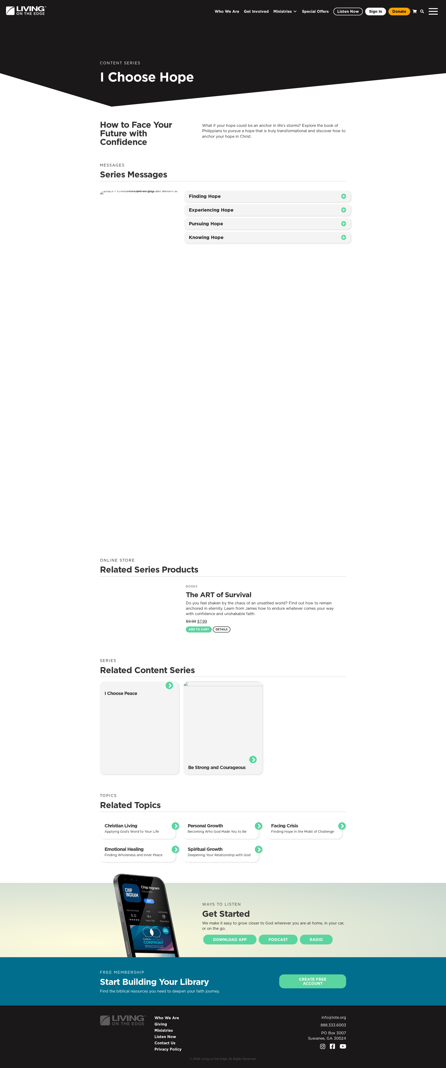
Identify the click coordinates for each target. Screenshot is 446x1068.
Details (222, 629)
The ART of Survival (218, 595)
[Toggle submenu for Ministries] (295, 11)
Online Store (117, 560)
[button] (421, 11)
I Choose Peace (121, 693)
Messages (112, 165)
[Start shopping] (414, 11)
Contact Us (164, 1042)
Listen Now (165, 1036)
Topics (108, 795)
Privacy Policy (168, 1049)
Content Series (120, 63)
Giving (160, 1024)
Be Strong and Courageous (217, 767)
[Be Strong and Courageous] (223, 720)
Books (192, 586)
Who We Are (166, 1017)
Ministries (163, 1030)
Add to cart (199, 629)
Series (108, 660)
